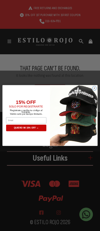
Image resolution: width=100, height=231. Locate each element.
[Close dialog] (94, 88)
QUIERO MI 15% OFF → (26, 128)
